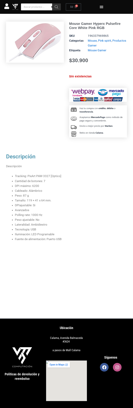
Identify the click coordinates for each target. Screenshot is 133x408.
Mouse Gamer (97, 50)
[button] (101, 7)
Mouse (92, 40)
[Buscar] (56, 6)
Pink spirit (104, 40)
